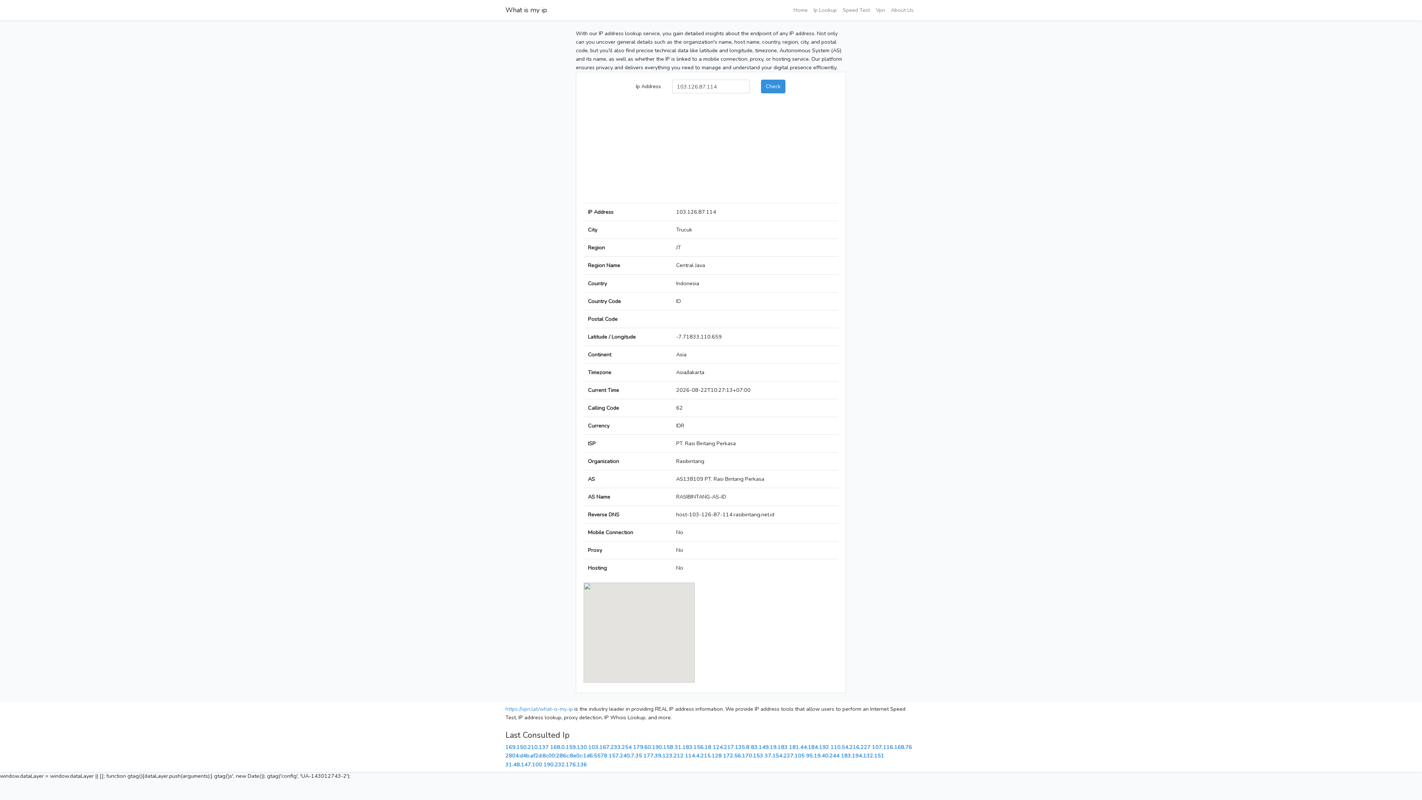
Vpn (880, 10)
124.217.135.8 (731, 747)
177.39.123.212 (664, 755)
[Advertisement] (711, 151)
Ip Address (648, 86)
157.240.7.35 (625, 755)
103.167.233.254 (610, 747)
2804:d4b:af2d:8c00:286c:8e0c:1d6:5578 (556, 755)
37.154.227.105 (785, 755)
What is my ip (526, 10)
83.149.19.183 (769, 747)
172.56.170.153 (743, 755)
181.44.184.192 (809, 747)
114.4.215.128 (703, 755)
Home (801, 10)
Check (773, 86)
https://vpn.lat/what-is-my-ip (539, 709)
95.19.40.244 (822, 755)
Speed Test (856, 10)
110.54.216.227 (851, 747)
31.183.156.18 (693, 747)
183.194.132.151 (862, 755)
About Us (902, 10)
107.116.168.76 (892, 747)
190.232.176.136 (565, 764)
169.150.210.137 (527, 747)
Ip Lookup (825, 10)
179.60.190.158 (653, 747)
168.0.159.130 (568, 747)
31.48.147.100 (523, 764)
